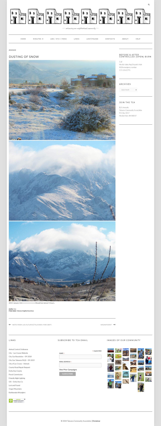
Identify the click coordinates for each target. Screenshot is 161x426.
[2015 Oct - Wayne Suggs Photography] (133, 350)
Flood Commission (16, 375)
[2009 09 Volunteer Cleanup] (148, 368)
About (125, 39)
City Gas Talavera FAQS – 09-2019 (22, 360)
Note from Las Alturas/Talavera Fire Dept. (32, 325)
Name (61, 353)
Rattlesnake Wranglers (17, 393)
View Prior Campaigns (68, 370)
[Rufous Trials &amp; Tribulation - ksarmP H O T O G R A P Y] (118, 376)
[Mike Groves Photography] (111, 350)
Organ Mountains (15, 389)
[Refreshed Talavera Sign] (126, 374)
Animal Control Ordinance (18, 349)
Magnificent (106, 325)
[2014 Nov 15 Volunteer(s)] (141, 353)
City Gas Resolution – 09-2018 (20, 357)
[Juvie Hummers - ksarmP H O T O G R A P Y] (118, 350)
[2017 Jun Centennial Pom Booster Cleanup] (133, 363)
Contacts (110, 39)
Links (76, 39)
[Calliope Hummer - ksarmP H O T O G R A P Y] (148, 379)
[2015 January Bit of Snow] (111, 375)
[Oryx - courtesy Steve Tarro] (133, 369)
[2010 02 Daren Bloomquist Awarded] (111, 367)
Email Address (65, 362)
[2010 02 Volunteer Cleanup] (141, 362)
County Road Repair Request (19, 367)
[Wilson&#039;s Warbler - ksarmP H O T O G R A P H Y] (118, 368)
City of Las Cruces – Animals (19, 364)
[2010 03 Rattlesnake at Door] (118, 362)
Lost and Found (14, 385)
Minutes (37, 39)
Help (138, 39)
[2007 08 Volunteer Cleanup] (133, 356)
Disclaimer (96, 421)
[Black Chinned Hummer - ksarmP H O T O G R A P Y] (141, 376)
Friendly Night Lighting (17, 378)
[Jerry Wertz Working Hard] (126, 352)
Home (23, 39)
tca (15, 309)
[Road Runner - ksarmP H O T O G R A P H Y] (126, 381)
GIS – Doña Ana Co (16, 382)
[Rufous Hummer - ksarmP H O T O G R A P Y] (118, 356)
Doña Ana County (15, 371)
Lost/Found (92, 39)
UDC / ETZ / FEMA (58, 39)
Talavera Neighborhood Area (25, 311)
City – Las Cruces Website (18, 353)
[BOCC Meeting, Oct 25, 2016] (148, 374)
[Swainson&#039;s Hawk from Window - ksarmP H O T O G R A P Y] (126, 366)
